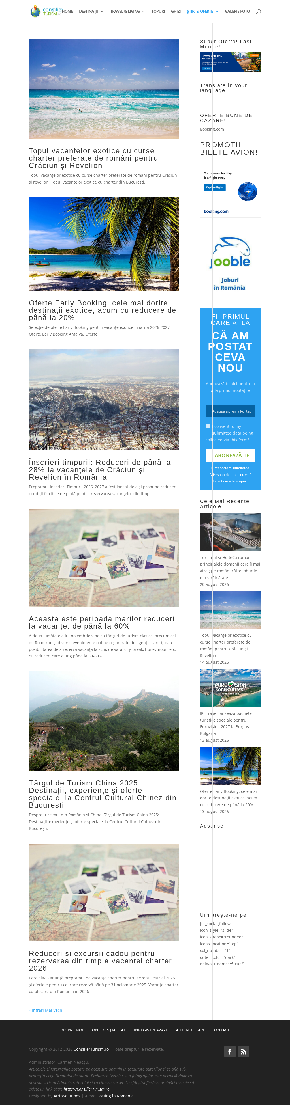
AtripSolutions (67, 1095)
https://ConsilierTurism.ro (87, 1089)
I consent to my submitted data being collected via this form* (229, 433)
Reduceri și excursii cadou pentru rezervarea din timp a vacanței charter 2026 (100, 960)
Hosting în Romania (115, 1095)
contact (221, 1030)
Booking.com (212, 129)
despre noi (71, 1030)
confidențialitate (108, 1030)
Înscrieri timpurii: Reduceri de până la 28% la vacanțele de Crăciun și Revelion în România (100, 469)
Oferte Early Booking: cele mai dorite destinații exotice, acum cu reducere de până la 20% (102, 310)
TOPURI (158, 11)
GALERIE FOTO (237, 11)
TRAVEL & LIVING (125, 11)
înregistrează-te (152, 1030)
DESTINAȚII (88, 11)
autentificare (190, 1030)
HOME (67, 11)
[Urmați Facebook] (230, 1051)
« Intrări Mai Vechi (46, 1010)
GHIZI (176, 11)
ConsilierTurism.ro (91, 1049)
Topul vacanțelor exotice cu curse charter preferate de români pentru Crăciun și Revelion (93, 158)
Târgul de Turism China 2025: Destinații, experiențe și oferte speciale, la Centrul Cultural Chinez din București (103, 794)
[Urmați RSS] (243, 1051)
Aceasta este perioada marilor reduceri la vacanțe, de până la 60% (102, 622)
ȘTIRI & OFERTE (200, 11)
